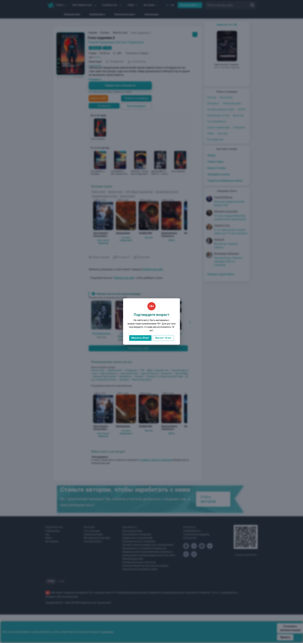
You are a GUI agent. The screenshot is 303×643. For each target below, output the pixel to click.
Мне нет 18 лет (163, 338)
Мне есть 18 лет (140, 338)
